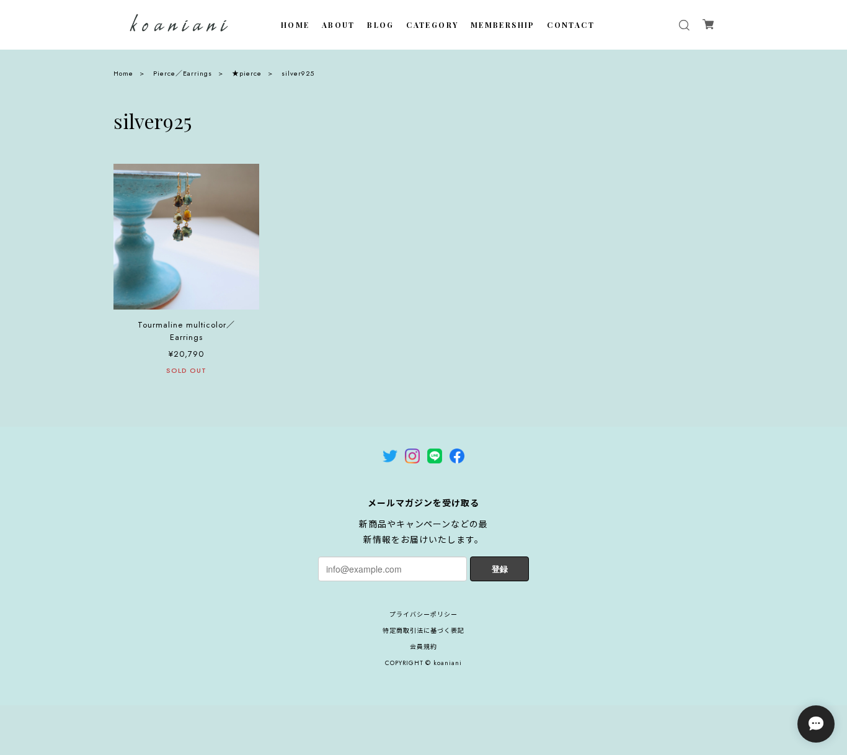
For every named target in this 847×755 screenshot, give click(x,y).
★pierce (247, 73)
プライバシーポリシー (423, 614)
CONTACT (571, 25)
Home (123, 73)
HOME (295, 25)
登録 (500, 568)
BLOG (380, 25)
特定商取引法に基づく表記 (423, 630)
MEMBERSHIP (503, 25)
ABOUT (338, 25)
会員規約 (423, 646)
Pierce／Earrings (182, 73)
